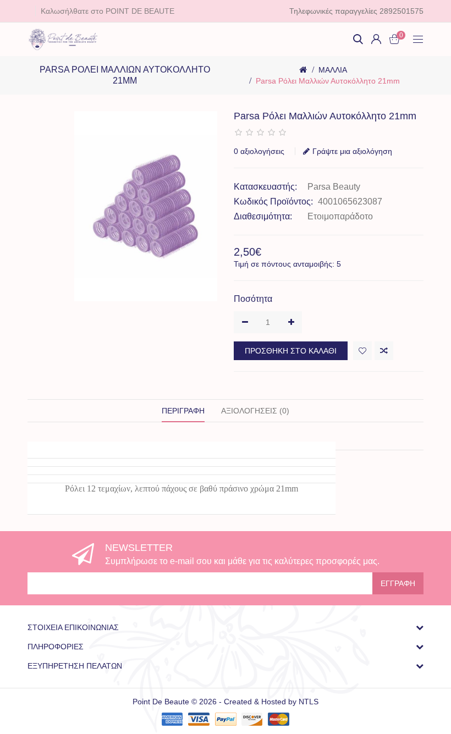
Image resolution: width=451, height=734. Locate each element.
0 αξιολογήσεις (259, 151)
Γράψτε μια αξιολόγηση (352, 151)
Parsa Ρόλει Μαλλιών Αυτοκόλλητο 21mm (328, 80)
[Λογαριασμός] (376, 39)
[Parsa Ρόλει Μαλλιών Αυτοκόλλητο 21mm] (145, 206)
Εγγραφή (398, 583)
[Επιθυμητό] (362, 350)
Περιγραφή (183, 410)
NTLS (308, 701)
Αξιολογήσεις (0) (255, 410)
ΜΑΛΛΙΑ (332, 69)
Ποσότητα (253, 298)
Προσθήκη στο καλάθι (291, 350)
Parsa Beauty (333, 186)
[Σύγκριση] (384, 350)
